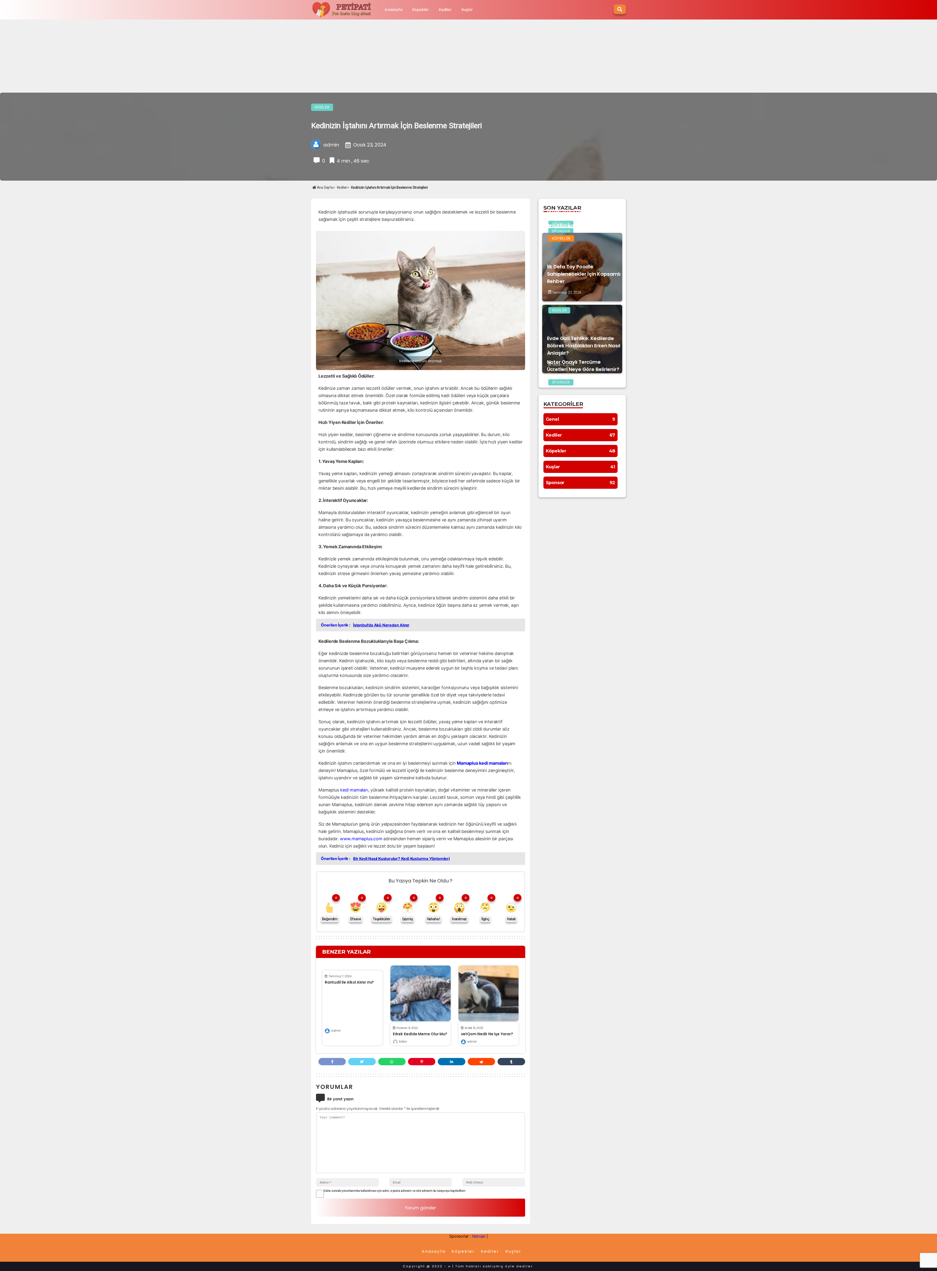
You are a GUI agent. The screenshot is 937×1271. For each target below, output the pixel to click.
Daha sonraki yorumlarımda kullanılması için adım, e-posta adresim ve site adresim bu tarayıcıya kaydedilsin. (395, 1191)
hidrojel (478, 1236)
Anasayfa (393, 9)
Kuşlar (467, 9)
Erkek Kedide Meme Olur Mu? (420, 1033)
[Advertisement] (468, 56)
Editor (403, 1041)
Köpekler (420, 9)
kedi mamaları (354, 789)
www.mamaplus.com (361, 838)
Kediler (445, 9)
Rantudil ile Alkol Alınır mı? (349, 982)
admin (336, 1030)
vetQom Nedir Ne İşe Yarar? (487, 1033)
